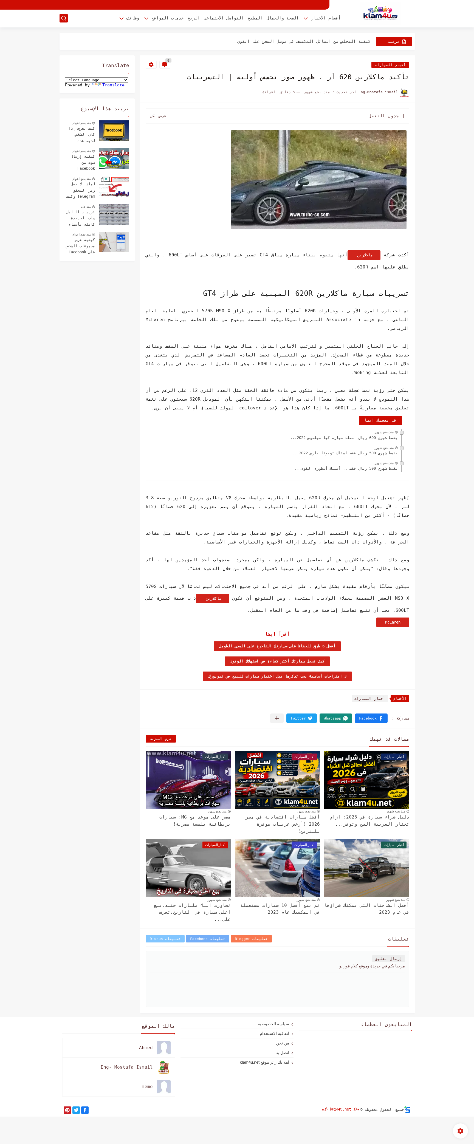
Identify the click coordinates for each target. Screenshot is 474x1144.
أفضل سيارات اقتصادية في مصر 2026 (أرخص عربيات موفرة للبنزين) (283, 824)
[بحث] (64, 18)
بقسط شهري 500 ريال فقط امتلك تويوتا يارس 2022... (345, 453)
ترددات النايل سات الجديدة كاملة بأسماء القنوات (80, 219)
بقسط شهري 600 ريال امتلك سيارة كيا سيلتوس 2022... (344, 437)
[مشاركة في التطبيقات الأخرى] (277, 718)
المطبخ (255, 18)
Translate (113, 85)
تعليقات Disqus (165, 939)
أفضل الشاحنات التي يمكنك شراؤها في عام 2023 (366, 909)
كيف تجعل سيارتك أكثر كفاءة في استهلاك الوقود (277, 661)
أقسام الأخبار (326, 18)
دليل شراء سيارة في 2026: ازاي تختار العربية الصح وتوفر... (369, 820)
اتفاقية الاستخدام (274, 1033)
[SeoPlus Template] (407, 1109)
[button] (371, 718)
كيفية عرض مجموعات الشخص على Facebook (80, 245)
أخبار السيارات (390, 65)
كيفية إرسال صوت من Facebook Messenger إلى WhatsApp (80, 163)
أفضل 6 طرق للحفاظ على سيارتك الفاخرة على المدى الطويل (277, 646)
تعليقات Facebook (207, 939)
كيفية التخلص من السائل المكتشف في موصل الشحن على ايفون (304, 41)
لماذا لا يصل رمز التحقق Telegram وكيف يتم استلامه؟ (80, 191)
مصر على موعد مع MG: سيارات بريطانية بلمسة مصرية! (195, 820)
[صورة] (114, 130)
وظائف (133, 18)
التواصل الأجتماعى (224, 18)
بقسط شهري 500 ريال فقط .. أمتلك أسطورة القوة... (346, 468)
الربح (194, 18)
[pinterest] (67, 1110)
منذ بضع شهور (384, 432)
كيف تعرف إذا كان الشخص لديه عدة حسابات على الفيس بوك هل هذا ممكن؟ (82, 135)
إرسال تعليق (388, 958)
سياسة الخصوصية (273, 1023)
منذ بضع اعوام (81, 123)
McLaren (392, 622)
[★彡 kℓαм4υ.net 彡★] (380, 13)
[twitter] (76, 1110)
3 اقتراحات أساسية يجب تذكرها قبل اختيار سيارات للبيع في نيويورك (277, 676)
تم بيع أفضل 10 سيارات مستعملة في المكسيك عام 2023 (280, 909)
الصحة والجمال (283, 18)
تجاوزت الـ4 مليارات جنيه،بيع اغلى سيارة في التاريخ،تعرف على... (192, 912)
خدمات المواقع (167, 18)
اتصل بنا (282, 1052)
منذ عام (86, 207)
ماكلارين (364, 255)
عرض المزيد (161, 739)
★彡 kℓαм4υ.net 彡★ (340, 1109)
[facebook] (85, 1110)
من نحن (282, 1043)
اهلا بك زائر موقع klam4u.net (264, 1062)
